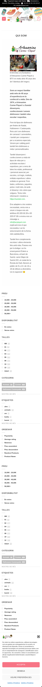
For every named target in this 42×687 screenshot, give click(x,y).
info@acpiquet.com (22, 5)
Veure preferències (21, 677)
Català (10, 18)
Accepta (21, 665)
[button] (38, 636)
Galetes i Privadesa (13, 683)
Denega (21, 671)
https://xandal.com (17, 199)
